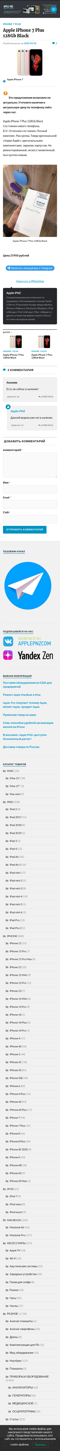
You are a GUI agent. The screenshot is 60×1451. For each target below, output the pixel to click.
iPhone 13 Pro (18, 1006)
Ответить (47, 396)
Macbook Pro (17, 1235)
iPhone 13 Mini (18, 998)
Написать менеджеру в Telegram (31, 268)
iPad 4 (13, 848)
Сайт (6, 512)
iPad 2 (13, 809)
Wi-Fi (13, 1258)
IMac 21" (15, 778)
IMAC (10, 770)
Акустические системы (24, 1266)
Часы (13, 1298)
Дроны (14, 1336)
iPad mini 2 (16, 880)
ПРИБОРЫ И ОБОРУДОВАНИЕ (29, 1376)
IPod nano (16, 1204)
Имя (6, 482)
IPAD (10, 801)
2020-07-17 (17, 425)
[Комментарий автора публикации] (8, 406)
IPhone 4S (15, 1046)
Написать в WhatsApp (30, 281)
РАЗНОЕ (12, 1313)
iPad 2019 (15, 833)
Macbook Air (17, 1227)
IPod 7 (13, 1196)
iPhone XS (15, 1173)
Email (7, 497)
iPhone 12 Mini (18, 974)
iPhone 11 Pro (18, 951)
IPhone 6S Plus (18, 1109)
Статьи (14, 1419)
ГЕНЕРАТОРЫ (21, 1395)
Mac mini (15, 794)
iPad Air (14, 856)
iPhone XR (16, 1165)
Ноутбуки (15, 1360)
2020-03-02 (30, 43)
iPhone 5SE (16, 1077)
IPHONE (12, 936)
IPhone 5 (15, 1054)
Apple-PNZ (13, 293)
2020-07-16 (13, 396)
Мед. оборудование (22, 1352)
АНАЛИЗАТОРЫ (22, 1387)
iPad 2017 (15, 817)
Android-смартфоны (22, 1328)
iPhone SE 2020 (19, 1149)
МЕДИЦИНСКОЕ (23, 1403)
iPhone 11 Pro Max (21, 959)
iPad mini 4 (16, 896)
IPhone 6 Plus (18, 1093)
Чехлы (14, 1305)
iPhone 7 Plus (12, 24)
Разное (14, 1289)
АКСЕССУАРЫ (16, 1243)
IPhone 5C (16, 1062)
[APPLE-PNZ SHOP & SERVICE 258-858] (30, 9)
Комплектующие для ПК (24, 1344)
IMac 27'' (15, 786)
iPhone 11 (15, 943)
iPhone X (15, 1157)
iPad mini (15, 872)
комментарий (12, 450)
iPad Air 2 (15, 864)
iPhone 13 (15, 990)
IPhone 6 (15, 1085)
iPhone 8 (15, 1133)
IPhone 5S (15, 1070)
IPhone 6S (15, 1101)
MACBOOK (14, 1220)
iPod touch (16, 1212)
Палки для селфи (20, 1282)
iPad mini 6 (16, 912)
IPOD (10, 1188)
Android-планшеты (21, 1321)
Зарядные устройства (23, 1274)
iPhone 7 (15, 1117)
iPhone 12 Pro (18, 982)
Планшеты (16, 1368)
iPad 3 (13, 840)
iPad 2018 (15, 824)
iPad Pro (15, 920)
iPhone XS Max (18, 1180)
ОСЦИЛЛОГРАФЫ (23, 1411)
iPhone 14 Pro (18, 1030)
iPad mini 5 (16, 904)
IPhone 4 (15, 1038)
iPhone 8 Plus (17, 1141)
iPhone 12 (15, 967)
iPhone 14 (15, 1014)
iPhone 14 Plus (18, 1022)
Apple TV (15, 1250)
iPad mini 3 (16, 888)
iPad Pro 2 (16, 927)
